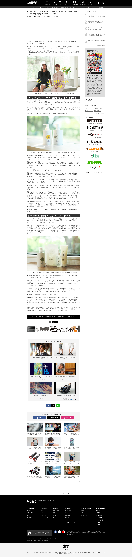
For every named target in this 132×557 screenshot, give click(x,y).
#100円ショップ (94, 103)
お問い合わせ (97, 531)
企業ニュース (101, 515)
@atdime (40, 417)
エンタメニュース (84, 515)
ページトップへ (66, 493)
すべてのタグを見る (99, 113)
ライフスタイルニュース (44, 7)
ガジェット (29, 515)
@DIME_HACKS (54, 417)
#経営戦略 (56, 16)
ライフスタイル (34, 7)
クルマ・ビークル (68, 510)
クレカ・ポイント (56, 515)
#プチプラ (87, 105)
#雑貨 (100, 108)
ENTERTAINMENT (86, 508)
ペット (66, 520)
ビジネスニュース (44, 517)
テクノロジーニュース (31, 519)
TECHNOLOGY (32, 508)
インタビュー (43, 515)
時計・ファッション (69, 517)
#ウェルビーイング (48, 16)
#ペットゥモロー (88, 110)
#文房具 (96, 108)
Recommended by (67, 399)
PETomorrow (100, 522)
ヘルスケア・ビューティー (70, 519)
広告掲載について (97, 532)
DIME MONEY (56, 510)
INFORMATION (101, 508)
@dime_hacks (68, 417)
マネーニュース (56, 517)
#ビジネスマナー (88, 108)
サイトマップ (76, 531)
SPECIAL (100, 517)
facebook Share (48, 405)
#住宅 (99, 110)
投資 (54, 512)
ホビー (82, 513)
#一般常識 (87, 103)
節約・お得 (55, 513)
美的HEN (100, 524)
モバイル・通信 (30, 512)
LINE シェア (58, 405)
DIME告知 (98, 510)
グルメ (66, 512)
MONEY (56, 508)
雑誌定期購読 (75, 532)
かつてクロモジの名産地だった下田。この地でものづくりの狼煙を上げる (53, 316)
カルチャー (83, 512)
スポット (83, 510)
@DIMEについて (70, 531)
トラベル (67, 513)
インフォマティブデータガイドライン (87, 531)
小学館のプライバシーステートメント (86, 532)
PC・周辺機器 (29, 517)
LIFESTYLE (69, 508)
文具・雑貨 (67, 515)
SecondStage (101, 519)
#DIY (95, 110)
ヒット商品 (43, 513)
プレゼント (98, 512)
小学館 (71, 532)
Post (53, 405)
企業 (42, 512)
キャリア (42, 510)
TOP (28, 7)
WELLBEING (100, 520)
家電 (28, 513)
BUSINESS (44, 508)
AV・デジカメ (29, 510)
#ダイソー (93, 105)
